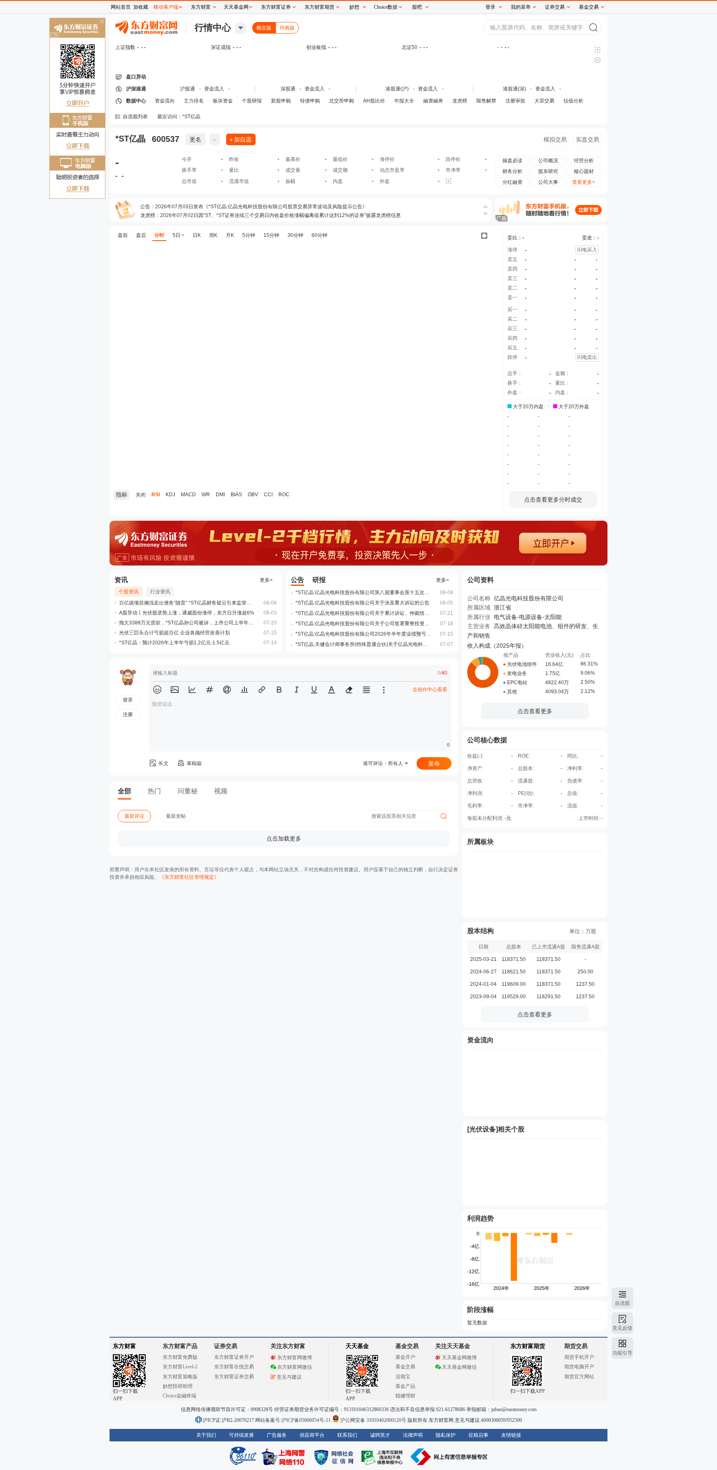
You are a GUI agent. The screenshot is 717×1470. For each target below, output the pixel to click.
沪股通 (187, 89)
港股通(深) (514, 89)
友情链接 (511, 1435)
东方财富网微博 (294, 1357)
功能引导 (622, 1353)
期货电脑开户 (579, 1367)
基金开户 (405, 1357)
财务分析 (512, 171)
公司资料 (480, 579)
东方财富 (124, 1346)
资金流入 (214, 89)
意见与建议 (289, 1377)
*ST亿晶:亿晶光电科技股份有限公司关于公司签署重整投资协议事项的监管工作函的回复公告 (363, 624)
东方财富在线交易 (234, 1367)
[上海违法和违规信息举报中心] (383, 1456)
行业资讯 (160, 592)
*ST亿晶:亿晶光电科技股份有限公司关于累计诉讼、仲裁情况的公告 (363, 613)
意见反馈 (622, 1328)
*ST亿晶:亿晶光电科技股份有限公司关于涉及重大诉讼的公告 (362, 603)
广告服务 (277, 1435)
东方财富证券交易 (234, 1377)
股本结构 (480, 930)
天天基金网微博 (459, 1357)
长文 (163, 763)
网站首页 (121, 7)
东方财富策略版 (180, 1377)
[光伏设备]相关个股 (495, 1129)
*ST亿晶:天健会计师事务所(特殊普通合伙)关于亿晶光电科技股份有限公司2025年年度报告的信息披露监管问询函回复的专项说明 (363, 644)
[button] (157, 690)
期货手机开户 (579, 1357)
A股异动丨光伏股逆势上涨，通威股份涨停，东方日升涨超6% (186, 613)
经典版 (287, 28)
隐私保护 (446, 1435)
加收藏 (140, 7)
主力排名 (194, 101)
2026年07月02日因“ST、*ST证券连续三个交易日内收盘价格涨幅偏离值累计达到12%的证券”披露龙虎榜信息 (280, 215)
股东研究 (548, 171)
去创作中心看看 (429, 689)
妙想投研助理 (178, 1386)
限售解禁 (486, 101)
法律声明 (413, 1435)
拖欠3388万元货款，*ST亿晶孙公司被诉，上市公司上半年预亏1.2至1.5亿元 (187, 623)
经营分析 (584, 160)
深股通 (287, 89)
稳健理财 (405, 1396)
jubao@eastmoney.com (514, 1409)
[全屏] (484, 236)
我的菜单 (521, 7)
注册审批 (515, 101)
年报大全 (404, 101)
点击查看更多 (534, 711)
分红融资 (512, 182)
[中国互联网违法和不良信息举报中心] (449, 1456)
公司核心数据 (487, 740)
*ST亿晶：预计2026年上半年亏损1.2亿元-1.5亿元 (174, 643)
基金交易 (405, 1367)
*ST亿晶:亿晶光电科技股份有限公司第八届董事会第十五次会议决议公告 (363, 592)
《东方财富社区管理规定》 (189, 877)
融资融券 (433, 101)
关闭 (101, 22)
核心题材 (584, 171)
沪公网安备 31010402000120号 (373, 1420)
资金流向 (165, 101)
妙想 (354, 7)
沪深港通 (136, 89)
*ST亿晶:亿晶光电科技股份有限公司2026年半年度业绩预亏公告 (363, 634)
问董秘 (188, 791)
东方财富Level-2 (180, 1367)
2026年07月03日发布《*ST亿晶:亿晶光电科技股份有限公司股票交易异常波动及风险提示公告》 (261, 207)
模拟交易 (555, 139)
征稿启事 (478, 1435)
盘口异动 (136, 77)
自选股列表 (135, 116)
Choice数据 (386, 7)
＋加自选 (239, 139)
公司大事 (548, 182)
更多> (266, 580)
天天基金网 (236, 7)
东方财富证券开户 (234, 1357)
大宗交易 (544, 101)
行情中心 (213, 27)
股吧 (417, 7)
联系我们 (347, 1435)
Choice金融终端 (179, 1396)
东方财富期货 (527, 1346)
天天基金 (357, 1346)
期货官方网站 (579, 1377)
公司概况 (548, 160)
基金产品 (405, 1386)
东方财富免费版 (180, 1357)
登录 (490, 7)
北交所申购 (341, 101)
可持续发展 (241, 1435)
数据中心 (136, 101)
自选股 (622, 1303)
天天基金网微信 (459, 1367)
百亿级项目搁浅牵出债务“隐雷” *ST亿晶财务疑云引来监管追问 (187, 603)
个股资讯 (129, 592)
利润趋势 (480, 1218)
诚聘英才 (380, 1435)
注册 (128, 714)
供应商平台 (312, 1435)
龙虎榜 (459, 101)
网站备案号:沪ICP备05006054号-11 (293, 1420)
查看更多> (583, 182)
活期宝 (402, 1377)
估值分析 (573, 101)
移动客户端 (166, 7)
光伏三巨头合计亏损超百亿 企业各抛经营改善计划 (174, 633)
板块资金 (223, 101)
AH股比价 (374, 101)
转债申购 (310, 101)
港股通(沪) (397, 89)
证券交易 (555, 7)
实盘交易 (587, 139)
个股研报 (252, 101)
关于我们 (206, 1435)
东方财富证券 (276, 7)
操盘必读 (512, 160)
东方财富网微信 (294, 1367)
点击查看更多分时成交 (553, 499)
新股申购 (281, 101)
